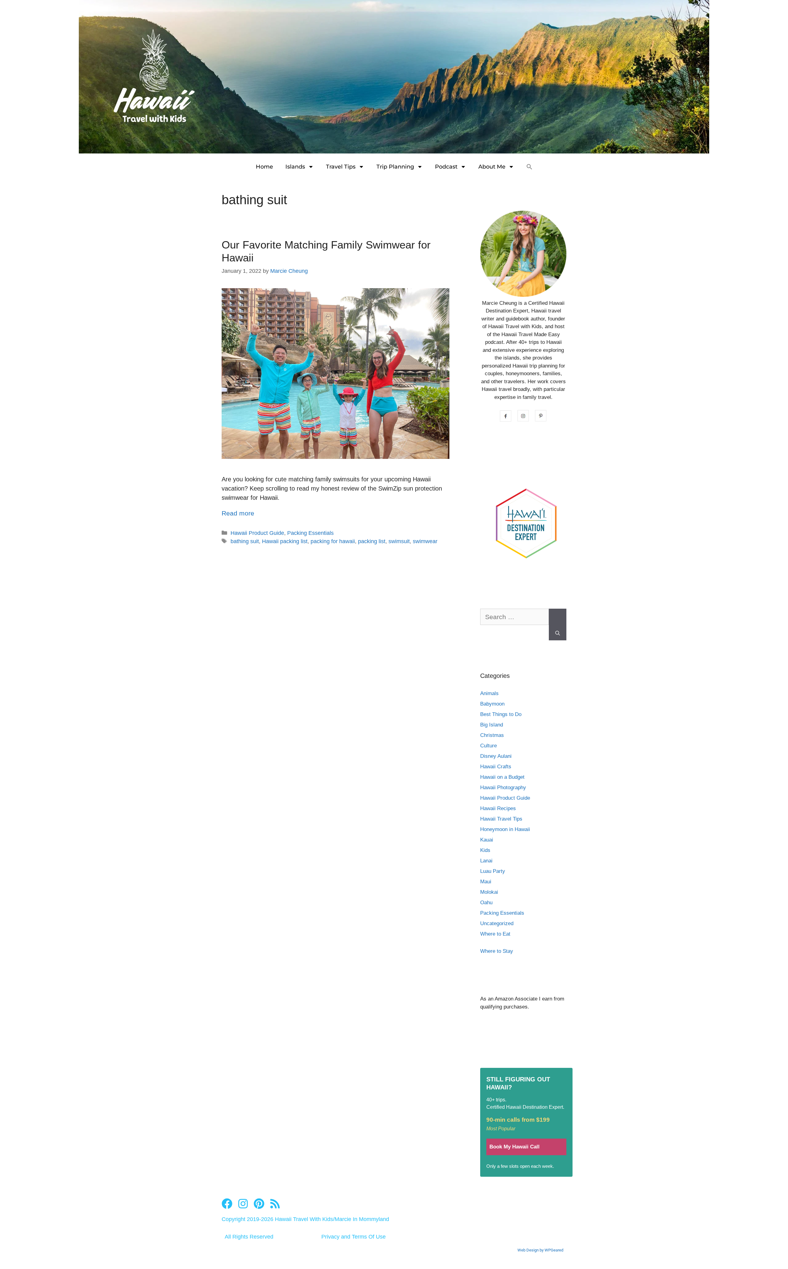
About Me (491, 166)
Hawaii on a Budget (502, 777)
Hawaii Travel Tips (501, 819)
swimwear (425, 541)
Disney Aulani (496, 756)
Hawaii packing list (285, 541)
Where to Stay (496, 951)
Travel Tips (341, 166)
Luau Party (492, 871)
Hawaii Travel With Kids (304, 1219)
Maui (485, 882)
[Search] (557, 625)
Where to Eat (495, 934)
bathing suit (245, 541)
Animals (489, 693)
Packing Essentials (310, 533)
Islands (295, 166)
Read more (238, 513)
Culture (488, 746)
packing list (371, 541)
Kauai (486, 840)
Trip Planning (395, 166)
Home (264, 166)
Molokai (489, 892)
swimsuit (399, 541)
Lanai (486, 861)
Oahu (486, 902)
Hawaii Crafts (495, 767)
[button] (529, 167)
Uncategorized (496, 923)
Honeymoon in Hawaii (505, 829)
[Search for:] (514, 620)
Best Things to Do (500, 714)
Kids (485, 850)
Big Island (491, 725)
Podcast (446, 166)
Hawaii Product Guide (257, 533)
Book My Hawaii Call (514, 1147)
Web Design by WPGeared (540, 1250)
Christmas (492, 735)
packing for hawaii (333, 541)
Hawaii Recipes (498, 808)
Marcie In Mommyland (362, 1219)
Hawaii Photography (503, 787)
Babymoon (492, 704)
